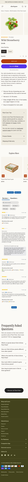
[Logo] (14, 6)
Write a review (17, 192)
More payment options (14, 69)
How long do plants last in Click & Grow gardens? (11, 369)
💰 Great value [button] (12, 301)
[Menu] (2, 6)
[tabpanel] (14, 255)
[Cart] (25, 6)
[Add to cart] (3, 175)
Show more (14, 307)
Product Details (7, 136)
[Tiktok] (11, 455)
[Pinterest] (8, 455)
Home (2, 11)
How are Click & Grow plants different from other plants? (12, 350)
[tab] (14, 198)
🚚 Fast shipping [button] (5, 223)
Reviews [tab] (5, 198)
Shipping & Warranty (9, 141)
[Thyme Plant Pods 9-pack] (11, 167)
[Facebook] (5, 455)
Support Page (17, 337)
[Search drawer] (22, 6)
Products (7, 11)
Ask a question (10, 192)
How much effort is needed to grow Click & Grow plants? (11, 363)
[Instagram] (2, 455)
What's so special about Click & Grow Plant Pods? (12, 344)
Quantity (3, 56)
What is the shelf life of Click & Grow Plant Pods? (12, 356)
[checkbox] (5, 209)
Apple (15, 123)
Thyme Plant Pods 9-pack (7, 179)
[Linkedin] (14, 455)
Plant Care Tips (7, 112)
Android (8, 123)
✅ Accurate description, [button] (7, 269)
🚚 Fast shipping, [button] (15, 269)
